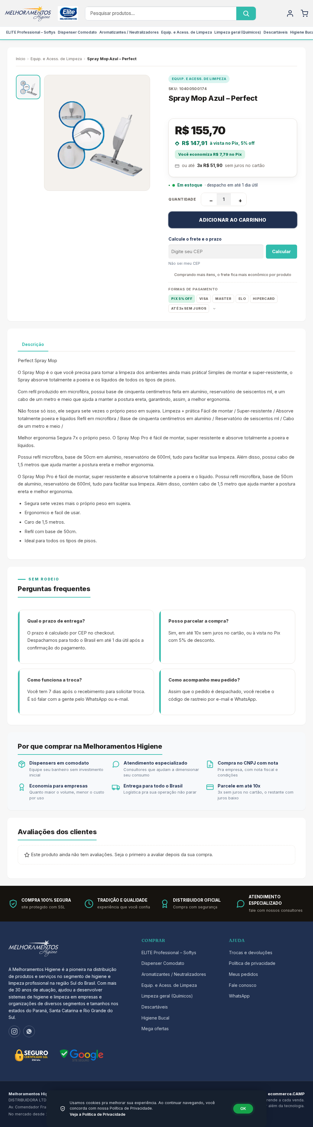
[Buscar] (246, 13)
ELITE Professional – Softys (30, 32)
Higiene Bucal (155, 1017)
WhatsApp (239, 995)
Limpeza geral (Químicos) (237, 32)
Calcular (281, 251)
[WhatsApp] (29, 1031)
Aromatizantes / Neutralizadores (129, 32)
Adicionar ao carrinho (232, 220)
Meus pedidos (243, 974)
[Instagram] (14, 1031)
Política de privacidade (252, 963)
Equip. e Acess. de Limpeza (186, 32)
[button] (28, 87)
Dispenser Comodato (77, 32)
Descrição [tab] (33, 344)
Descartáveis (275, 32)
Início (20, 58)
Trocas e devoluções (250, 952)
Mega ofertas (155, 1028)
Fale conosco (242, 985)
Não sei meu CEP (184, 263)
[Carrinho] (304, 13)
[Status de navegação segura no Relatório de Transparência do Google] (82, 1055)
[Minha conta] (290, 13)
